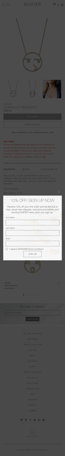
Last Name (10, 228)
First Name (10, 218)
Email (8, 238)
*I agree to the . (26, 249)
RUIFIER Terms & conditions (32, 249)
